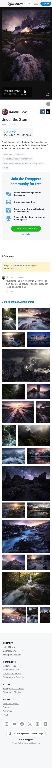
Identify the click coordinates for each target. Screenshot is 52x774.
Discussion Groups (12, 673)
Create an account (21, 265)
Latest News (9, 647)
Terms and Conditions (31, 743)
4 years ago (18, 277)
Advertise (7, 710)
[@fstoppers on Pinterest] (37, 724)
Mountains (20, 154)
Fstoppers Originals (12, 654)
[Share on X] (48, 111)
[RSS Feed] (45, 724)
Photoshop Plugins (12, 692)
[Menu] (3, 3)
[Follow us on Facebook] (22, 724)
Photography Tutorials (13, 688)
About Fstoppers (11, 703)
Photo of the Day (11, 669)
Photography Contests (13, 677)
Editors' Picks (9, 665)
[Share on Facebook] (42, 111)
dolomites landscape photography (17, 159)
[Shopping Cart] (29, 3)
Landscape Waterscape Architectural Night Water (23, 163)
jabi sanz (9, 277)
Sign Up (46, 3)
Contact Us (8, 707)
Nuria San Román (18, 111)
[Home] (15, 4)
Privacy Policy (17, 743)
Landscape (7, 154)
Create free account (26, 228)
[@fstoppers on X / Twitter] (30, 724)
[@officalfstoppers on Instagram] (6, 724)
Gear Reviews (9, 650)
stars (5, 168)
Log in (27, 234)
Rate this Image (12, 91)
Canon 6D (10, 131)
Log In (36, 3)
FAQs (5, 714)
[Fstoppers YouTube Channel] (14, 724)
